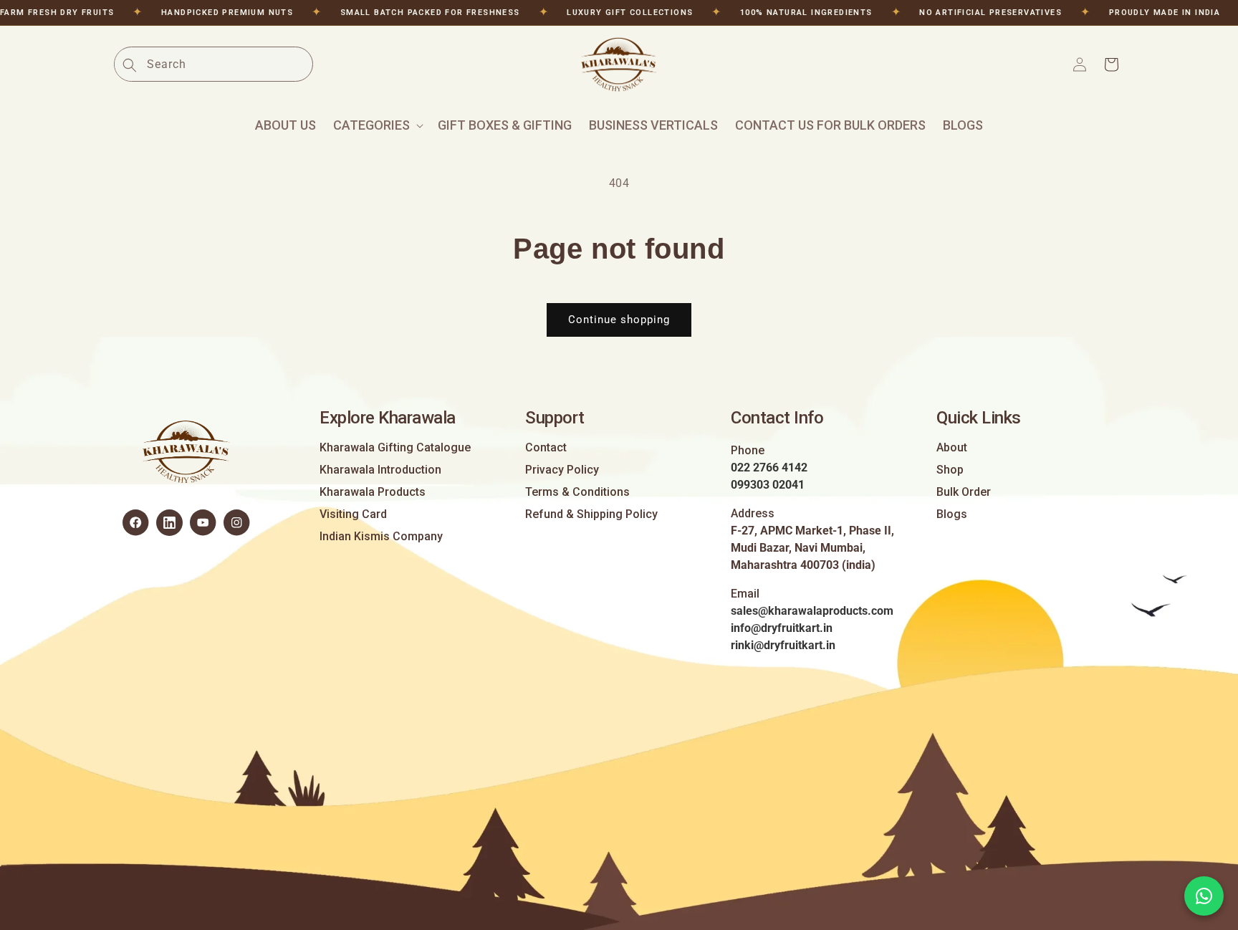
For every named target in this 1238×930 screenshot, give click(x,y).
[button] (377, 125)
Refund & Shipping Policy (591, 514)
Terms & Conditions (577, 492)
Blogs (951, 514)
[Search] (129, 65)
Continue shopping (619, 319)
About (951, 448)
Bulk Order (963, 492)
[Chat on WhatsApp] (1204, 896)
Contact (546, 448)
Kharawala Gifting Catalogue (395, 448)
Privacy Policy (562, 470)
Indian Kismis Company (381, 536)
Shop (950, 470)
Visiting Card (353, 514)
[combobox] (229, 64)
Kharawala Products (373, 492)
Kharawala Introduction (380, 470)
